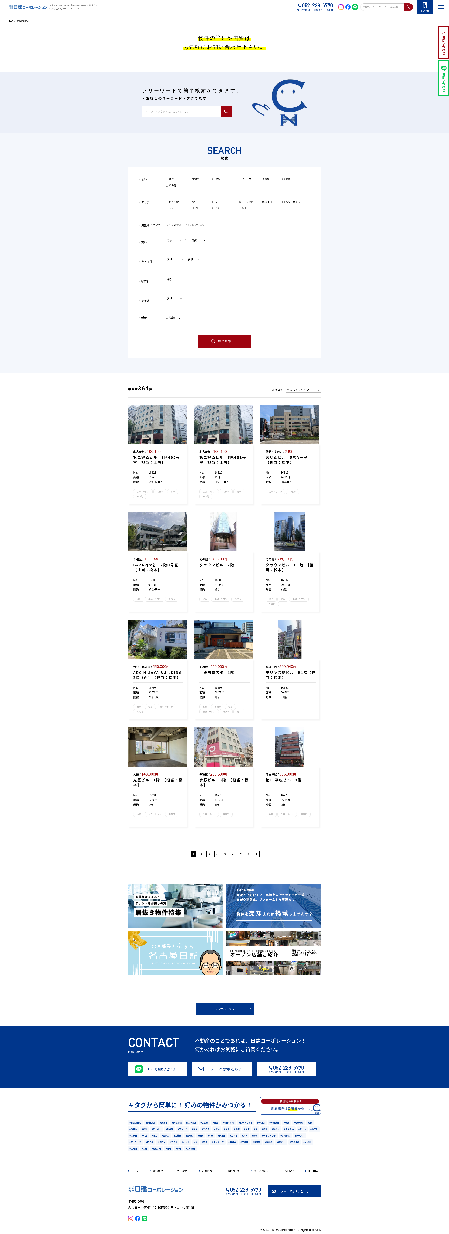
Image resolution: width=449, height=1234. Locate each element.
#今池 (247, 1129)
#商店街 (133, 1129)
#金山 (227, 1129)
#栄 (255, 1129)
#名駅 (264, 1129)
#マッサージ (135, 1142)
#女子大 (165, 1135)
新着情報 (207, 1171)
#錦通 (168, 1148)
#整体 (254, 1135)
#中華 (210, 1135)
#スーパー (156, 1129)
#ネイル (149, 1142)
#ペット (186, 1142)
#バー (244, 1135)
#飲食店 (221, 1135)
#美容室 (232, 1142)
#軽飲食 (256, 1142)
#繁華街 (169, 1129)
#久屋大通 (289, 1129)
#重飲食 (244, 1142)
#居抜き (163, 1122)
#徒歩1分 (281, 1142)
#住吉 (144, 1148)
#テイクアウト (269, 1135)
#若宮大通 (156, 1148)
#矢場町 (189, 1135)
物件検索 (225, 341)
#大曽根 (177, 1135)
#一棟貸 (261, 1122)
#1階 (310, 1122)
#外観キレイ (228, 1122)
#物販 (204, 1142)
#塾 (195, 1142)
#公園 (144, 1129)
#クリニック (218, 1142)
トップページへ (224, 1009)
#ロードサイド (246, 1122)
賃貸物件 (158, 1171)
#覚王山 (302, 1129)
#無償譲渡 (150, 1122)
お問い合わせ (443, 45)
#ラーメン (299, 1135)
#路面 (215, 1122)
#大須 (217, 1129)
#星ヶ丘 (133, 1135)
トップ (135, 1171)
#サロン (161, 1142)
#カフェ (233, 1135)
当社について (261, 1171)
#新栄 (154, 1135)
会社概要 (288, 1171)
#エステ (173, 1142)
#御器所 (276, 1129)
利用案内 (313, 1171)
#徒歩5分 (294, 1142)
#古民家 (204, 1122)
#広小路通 (190, 1148)
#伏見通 (133, 1148)
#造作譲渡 (191, 1122)
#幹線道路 (274, 1122)
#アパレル (285, 1135)
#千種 (237, 1129)
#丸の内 (206, 1129)
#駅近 (286, 1122)
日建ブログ (232, 1171)
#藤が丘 (314, 1129)
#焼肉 (200, 1135)
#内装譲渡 (177, 1122)
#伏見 (194, 1129)
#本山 (144, 1135)
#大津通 (307, 1142)
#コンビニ (182, 1129)
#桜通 (178, 1148)
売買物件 (182, 1171)
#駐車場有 (298, 1122)
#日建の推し (135, 1122)
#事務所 (268, 1142)
